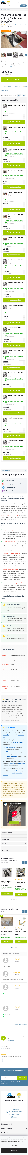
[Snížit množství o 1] (24, 117)
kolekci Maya (11, 763)
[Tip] (7, 921)
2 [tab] (13, 899)
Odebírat (22, 1078)
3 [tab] (14, 899)
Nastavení (14, 1145)
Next (25, 862)
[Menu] (26, 2)
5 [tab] (16, 947)
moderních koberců (18, 742)
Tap (19, 27)
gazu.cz (15, 1117)
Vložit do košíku (15, 122)
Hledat (23, 5)
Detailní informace (11, 67)
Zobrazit (7, 893)
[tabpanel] (7, 881)
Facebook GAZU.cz (15, 1114)
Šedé (19, 95)
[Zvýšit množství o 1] (24, 115)
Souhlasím (14, 1150)
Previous (23, 862)
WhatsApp (17, 771)
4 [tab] (15, 947)
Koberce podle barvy (11, 756)
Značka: (4, 90)
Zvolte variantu (15, 79)
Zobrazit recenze (10, 1040)
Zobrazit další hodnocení (20, 1024)
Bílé (24, 95)
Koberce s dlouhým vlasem (13, 752)
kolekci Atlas (21, 763)
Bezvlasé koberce (10, 747)
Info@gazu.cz (15, 1109)
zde (21, 1141)
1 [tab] (11, 947)
